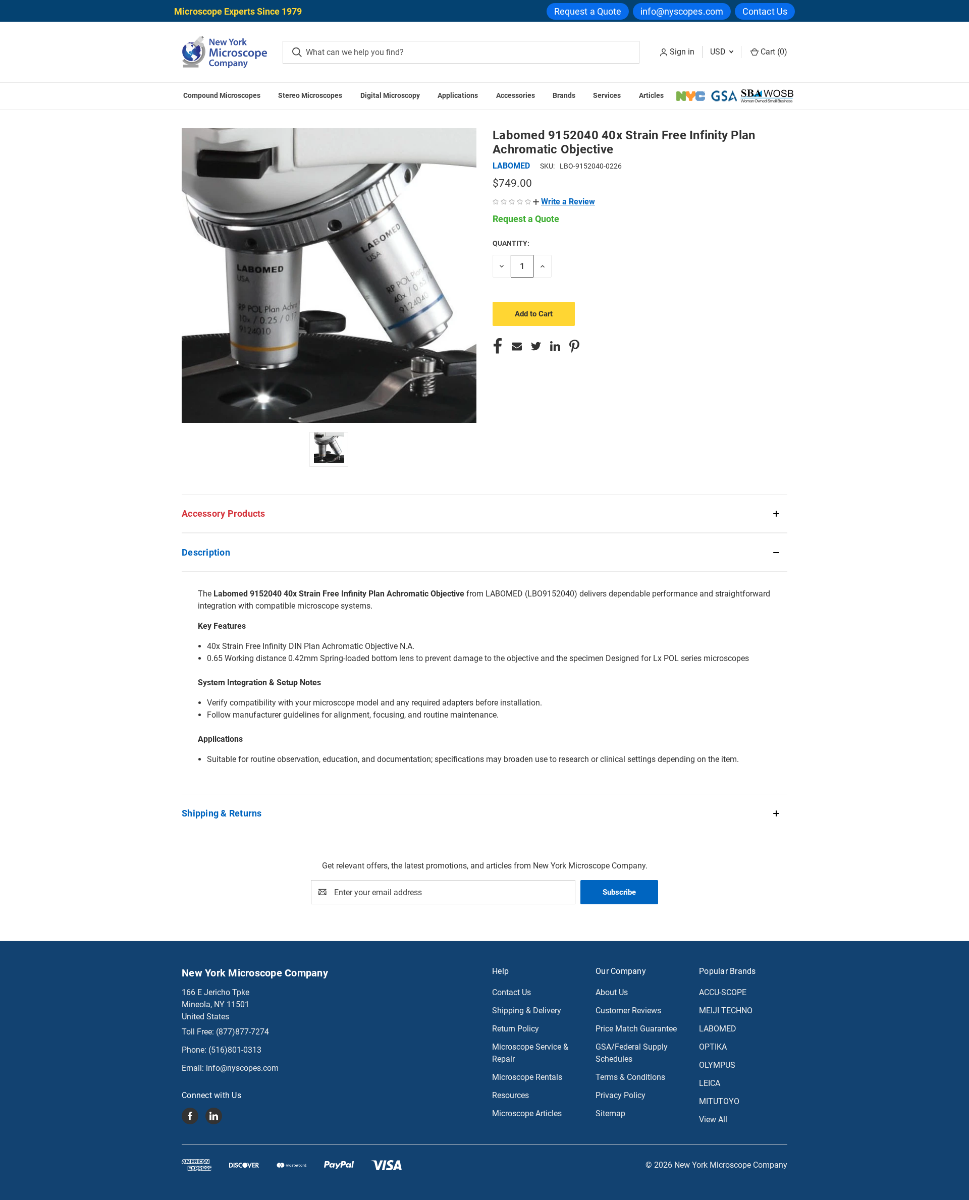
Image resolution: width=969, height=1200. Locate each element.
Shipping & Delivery (526, 1010)
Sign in (682, 52)
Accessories (515, 95)
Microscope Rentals (527, 1077)
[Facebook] (498, 346)
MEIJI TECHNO (725, 1010)
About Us (612, 992)
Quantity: (511, 243)
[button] (564, 201)
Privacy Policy (620, 1095)
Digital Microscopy (390, 95)
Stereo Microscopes (310, 95)
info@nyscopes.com (681, 11)
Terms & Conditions (630, 1077)
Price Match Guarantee (636, 1028)
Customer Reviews (628, 1010)
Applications (458, 95)
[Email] (517, 346)
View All (713, 1119)
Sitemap (610, 1113)
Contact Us (764, 11)
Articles (651, 95)
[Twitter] (536, 346)
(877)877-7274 (242, 1032)
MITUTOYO (719, 1101)
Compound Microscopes (221, 95)
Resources (510, 1095)
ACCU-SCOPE (722, 992)
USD (719, 52)
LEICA (709, 1083)
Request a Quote (588, 11)
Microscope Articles (527, 1113)
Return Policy (515, 1028)
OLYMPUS (717, 1065)
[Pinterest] (574, 346)
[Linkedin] (555, 346)
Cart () (773, 52)
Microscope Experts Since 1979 (238, 11)
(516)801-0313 (234, 1050)
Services (607, 95)
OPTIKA (713, 1047)
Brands (564, 95)
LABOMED (717, 1028)
